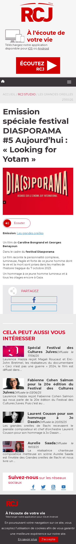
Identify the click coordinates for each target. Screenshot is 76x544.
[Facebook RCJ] (32, 487)
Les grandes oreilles (30, 233)
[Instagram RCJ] (53, 487)
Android (43, 48)
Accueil (9, 94)
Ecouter (19, 223)
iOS (30, 48)
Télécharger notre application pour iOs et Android (32, 514)
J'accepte (48, 539)
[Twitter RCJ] (43, 487)
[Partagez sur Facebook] (34, 299)
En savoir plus (27, 539)
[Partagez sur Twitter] (34, 308)
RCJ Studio (27, 94)
